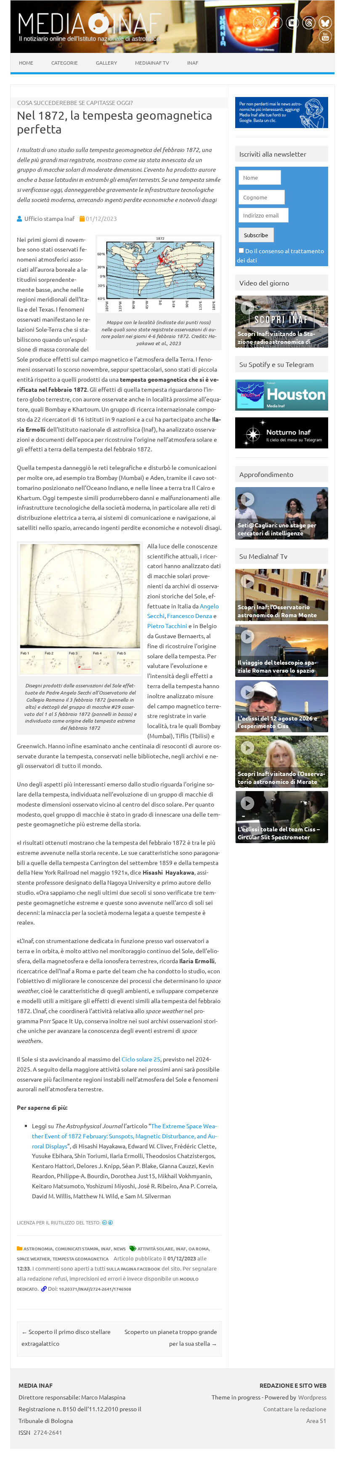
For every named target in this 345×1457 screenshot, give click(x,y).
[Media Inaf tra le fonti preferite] (281, 130)
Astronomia (38, 1248)
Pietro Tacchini (167, 625)
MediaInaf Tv (152, 62)
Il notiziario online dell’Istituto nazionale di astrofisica (89, 38)
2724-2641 (48, 1432)
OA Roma (198, 1248)
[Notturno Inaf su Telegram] (281, 450)
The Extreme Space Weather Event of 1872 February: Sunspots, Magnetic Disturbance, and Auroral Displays (124, 1136)
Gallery (106, 62)
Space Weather (33, 1258)
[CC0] (107, 1222)
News (120, 1248)
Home (26, 62)
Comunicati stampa (76, 1248)
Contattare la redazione (294, 1408)
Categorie (64, 62)
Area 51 (316, 1420)
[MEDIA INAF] (90, 32)
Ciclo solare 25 (141, 1059)
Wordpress (312, 1397)
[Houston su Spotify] (281, 412)
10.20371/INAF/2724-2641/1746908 (95, 1289)
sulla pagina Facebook (133, 1269)
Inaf (192, 62)
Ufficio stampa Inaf (49, 218)
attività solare (155, 1248)
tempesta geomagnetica (81, 1258)
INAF (106, 1248)
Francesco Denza (189, 615)
